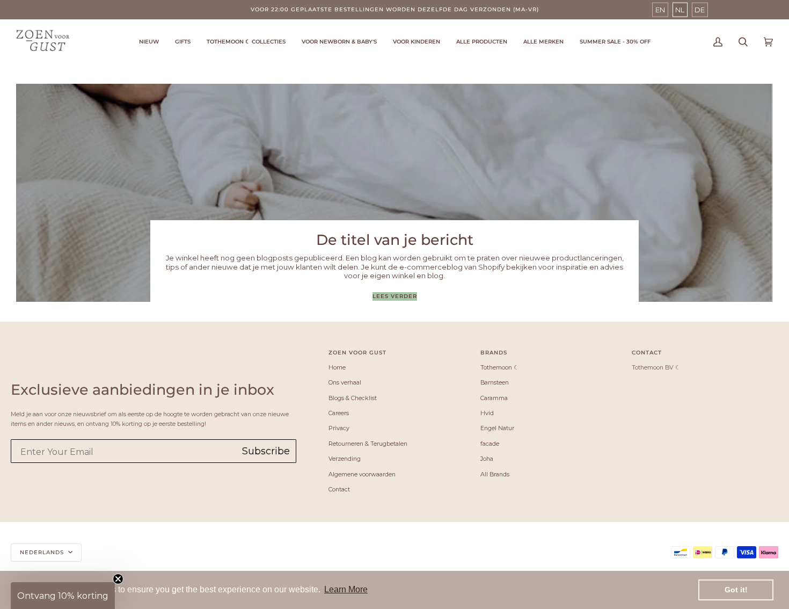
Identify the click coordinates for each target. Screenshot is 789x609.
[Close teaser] (118, 579)
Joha (486, 458)
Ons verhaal (344, 382)
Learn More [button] (346, 589)
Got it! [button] (736, 589)
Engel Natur (497, 428)
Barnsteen (494, 382)
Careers (338, 413)
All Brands (494, 474)
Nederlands (43, 552)
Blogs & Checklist (352, 398)
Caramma (494, 398)
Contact (339, 489)
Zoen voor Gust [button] (357, 352)
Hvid (487, 413)
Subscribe (266, 451)
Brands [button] (493, 352)
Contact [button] (647, 352)
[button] (246, 41)
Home (337, 367)
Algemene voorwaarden (362, 474)
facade (489, 443)
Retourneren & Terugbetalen (367, 443)
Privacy (338, 428)
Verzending (344, 458)
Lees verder (394, 296)
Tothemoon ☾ (499, 367)
